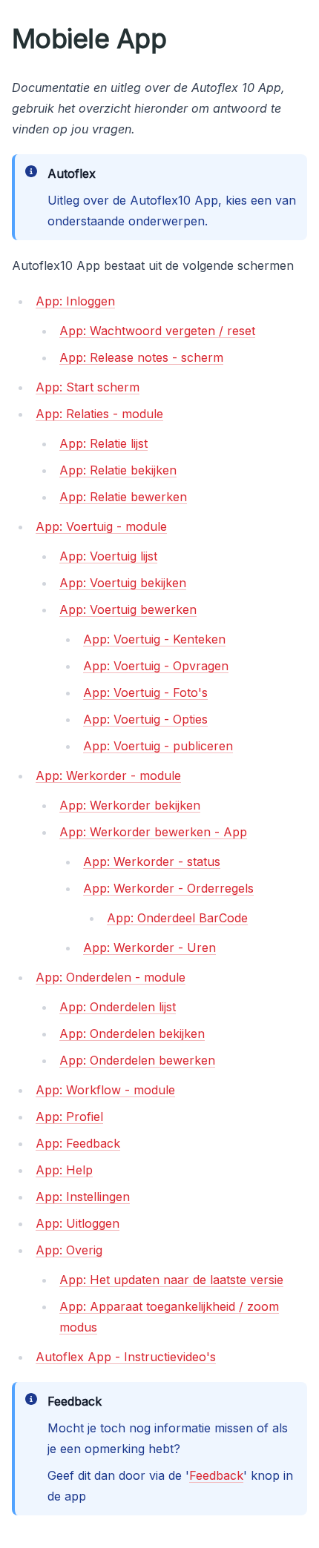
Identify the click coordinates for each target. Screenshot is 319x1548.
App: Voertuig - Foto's (145, 692)
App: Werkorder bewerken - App (153, 831)
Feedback (216, 1475)
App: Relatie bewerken (123, 496)
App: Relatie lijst (103, 443)
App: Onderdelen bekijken (132, 1033)
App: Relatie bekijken (118, 470)
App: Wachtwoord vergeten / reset (157, 330)
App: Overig (69, 1250)
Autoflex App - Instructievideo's (126, 1356)
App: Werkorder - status (151, 861)
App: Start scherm (87, 387)
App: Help (64, 1169)
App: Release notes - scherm (141, 357)
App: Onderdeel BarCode (177, 917)
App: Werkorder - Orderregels (168, 888)
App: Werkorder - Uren (149, 947)
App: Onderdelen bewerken (137, 1060)
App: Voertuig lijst (108, 556)
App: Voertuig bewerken (128, 609)
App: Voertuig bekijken (122, 582)
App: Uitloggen (77, 1223)
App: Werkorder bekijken (129, 805)
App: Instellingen (83, 1196)
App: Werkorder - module (108, 775)
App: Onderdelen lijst (117, 1006)
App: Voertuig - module (101, 526)
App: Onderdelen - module (110, 977)
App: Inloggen (75, 301)
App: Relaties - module (99, 413)
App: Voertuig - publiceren (158, 745)
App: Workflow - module (105, 1089)
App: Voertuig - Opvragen (155, 665)
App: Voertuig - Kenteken (154, 639)
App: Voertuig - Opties (145, 719)
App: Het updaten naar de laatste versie (171, 1279)
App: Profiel (69, 1116)
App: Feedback (78, 1143)
